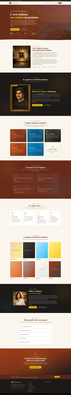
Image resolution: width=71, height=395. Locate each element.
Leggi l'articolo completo (37, 105)
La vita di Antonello (47, 105)
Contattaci (57, 376)
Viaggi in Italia (31, 389)
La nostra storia (24, 29)
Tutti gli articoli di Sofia (42, 307)
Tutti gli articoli (30, 391)
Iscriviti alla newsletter (35, 367)
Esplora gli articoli (14, 29)
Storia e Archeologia (31, 386)
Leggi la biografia (32, 307)
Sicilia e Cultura (31, 385)
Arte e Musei (30, 383)
